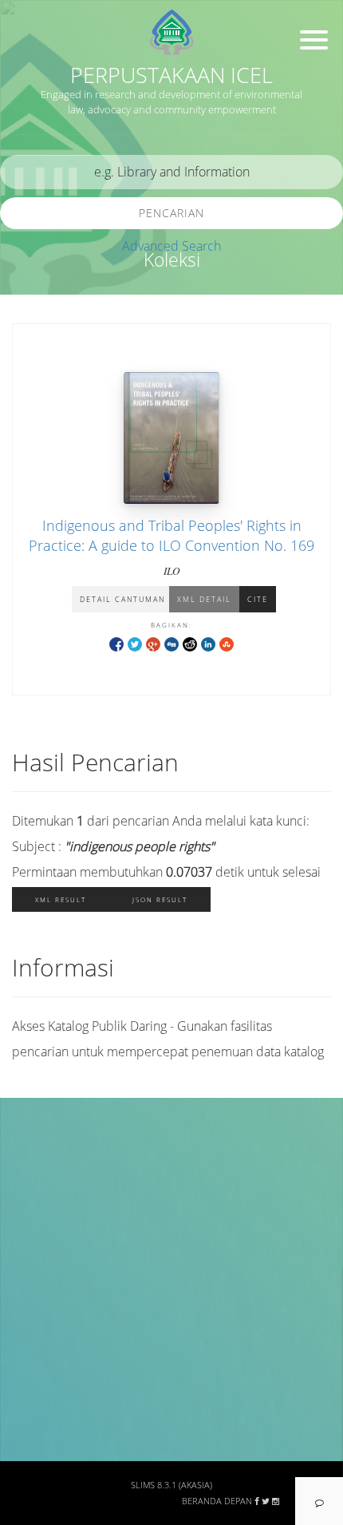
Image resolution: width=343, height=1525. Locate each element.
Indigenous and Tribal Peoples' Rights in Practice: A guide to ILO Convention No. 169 (171, 535)
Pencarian (171, 212)
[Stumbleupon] (226, 643)
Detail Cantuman (122, 599)
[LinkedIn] (208, 643)
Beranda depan (217, 1501)
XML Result (60, 899)
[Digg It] (171, 643)
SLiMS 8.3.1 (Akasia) (171, 1485)
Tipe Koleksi (48, 1342)
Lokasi (33, 1388)
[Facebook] (116, 643)
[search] (171, 172)
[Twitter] (135, 643)
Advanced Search (171, 246)
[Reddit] (190, 643)
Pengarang (44, 1200)
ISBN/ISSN (44, 1294)
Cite (257, 599)
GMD (29, 1435)
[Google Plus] (153, 643)
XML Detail (204, 599)
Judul (30, 1153)
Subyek (36, 1247)
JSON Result (159, 899)
